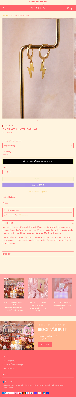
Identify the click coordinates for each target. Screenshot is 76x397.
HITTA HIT (45, 344)
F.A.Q (4, 356)
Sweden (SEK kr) (10, 382)
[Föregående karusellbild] (67, 267)
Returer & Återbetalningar (12, 364)
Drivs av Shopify (7, 387)
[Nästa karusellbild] (72, 267)
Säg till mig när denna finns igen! (38, 161)
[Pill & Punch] (38, 8)
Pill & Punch (7, 132)
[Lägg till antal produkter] (10, 172)
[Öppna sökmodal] (68, 8)
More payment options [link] (38, 191)
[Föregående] (7, 2)
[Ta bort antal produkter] (4, 172)
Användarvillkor (8, 368)
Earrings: (12, 140)
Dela (7, 203)
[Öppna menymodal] (3, 8)
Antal (4, 167)
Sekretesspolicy (8, 360)
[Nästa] (69, 2)
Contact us (24, 215)
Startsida (5, 15)
